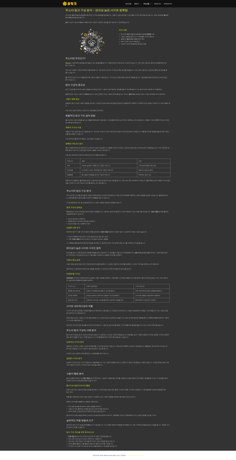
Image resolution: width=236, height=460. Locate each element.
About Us (157, 4)
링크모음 (128, 4)
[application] (140, 3)
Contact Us (168, 4)
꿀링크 (136, 4)
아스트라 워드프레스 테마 (135, 455)
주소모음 (146, 4)
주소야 (67, 63)
